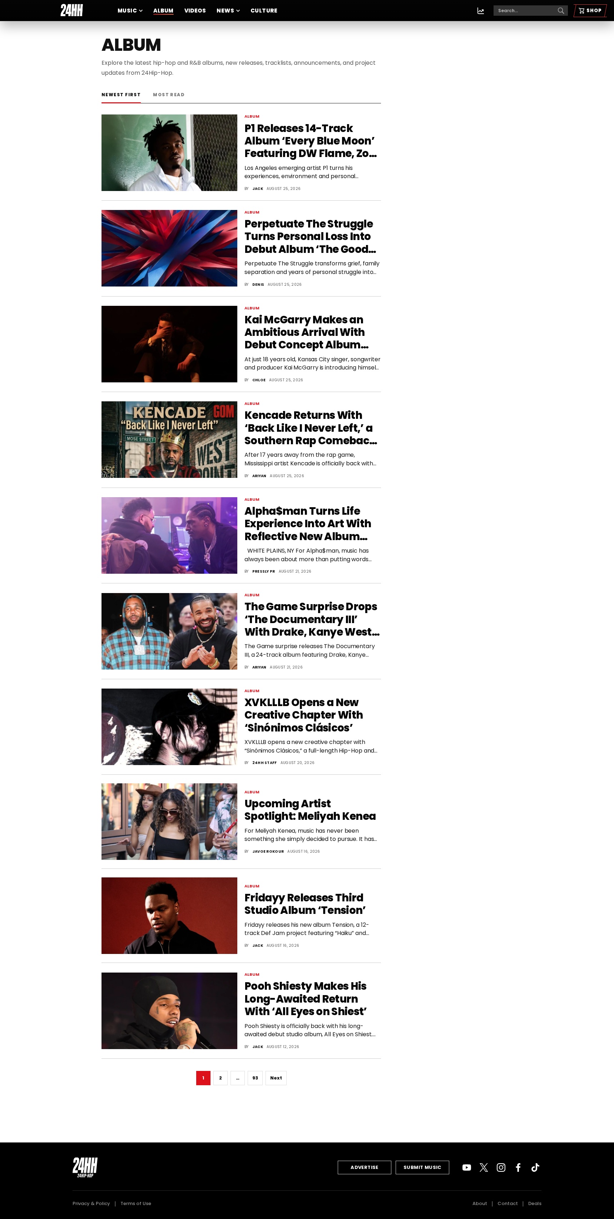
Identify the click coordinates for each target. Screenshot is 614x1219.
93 (255, 1078)
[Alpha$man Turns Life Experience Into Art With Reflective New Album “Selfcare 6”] (169, 535)
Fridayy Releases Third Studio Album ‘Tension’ (305, 904)
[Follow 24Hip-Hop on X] (484, 1167)
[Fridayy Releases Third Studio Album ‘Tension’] (169, 915)
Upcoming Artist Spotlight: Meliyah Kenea (310, 810)
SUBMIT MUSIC (422, 1167)
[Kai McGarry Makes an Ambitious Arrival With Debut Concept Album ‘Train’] (169, 344)
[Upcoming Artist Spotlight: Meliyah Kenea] (169, 821)
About (479, 1203)
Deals (534, 1203)
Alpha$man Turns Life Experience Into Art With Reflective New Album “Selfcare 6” (307, 524)
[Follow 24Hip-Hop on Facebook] (518, 1167)
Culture (264, 10)
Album (163, 10)
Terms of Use (135, 1203)
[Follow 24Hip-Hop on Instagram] (501, 1167)
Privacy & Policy (91, 1203)
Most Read (169, 95)
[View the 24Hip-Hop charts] (481, 11)
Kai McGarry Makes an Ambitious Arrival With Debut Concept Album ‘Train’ (304, 333)
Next (276, 1078)
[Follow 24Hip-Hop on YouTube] (467, 1167)
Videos (195, 10)
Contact (507, 1203)
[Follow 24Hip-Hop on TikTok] (535, 1167)
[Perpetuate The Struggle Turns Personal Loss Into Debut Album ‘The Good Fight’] (169, 248)
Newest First (121, 95)
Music (127, 10)
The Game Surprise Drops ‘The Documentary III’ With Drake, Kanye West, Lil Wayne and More (310, 619)
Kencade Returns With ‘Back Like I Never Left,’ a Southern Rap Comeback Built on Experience (310, 428)
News (225, 10)
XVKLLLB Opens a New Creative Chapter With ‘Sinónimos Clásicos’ (303, 715)
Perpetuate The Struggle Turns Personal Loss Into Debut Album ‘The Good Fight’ (308, 237)
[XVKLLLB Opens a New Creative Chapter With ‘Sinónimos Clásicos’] (169, 727)
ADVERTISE (364, 1167)
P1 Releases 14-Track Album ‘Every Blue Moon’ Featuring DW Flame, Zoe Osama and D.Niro (309, 141)
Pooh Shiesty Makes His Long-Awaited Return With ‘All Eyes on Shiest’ (305, 999)
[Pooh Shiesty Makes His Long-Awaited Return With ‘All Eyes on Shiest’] (169, 1011)
